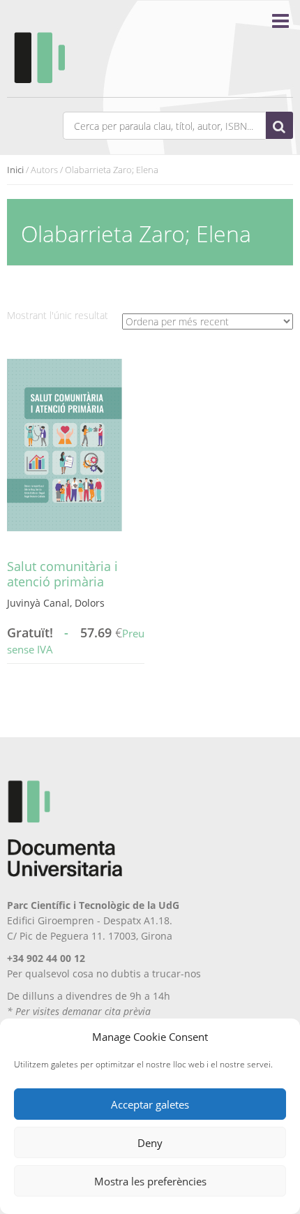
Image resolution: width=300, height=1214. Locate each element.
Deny (150, 1143)
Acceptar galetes (150, 1104)
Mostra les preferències (150, 1181)
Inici (15, 169)
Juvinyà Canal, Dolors (56, 602)
